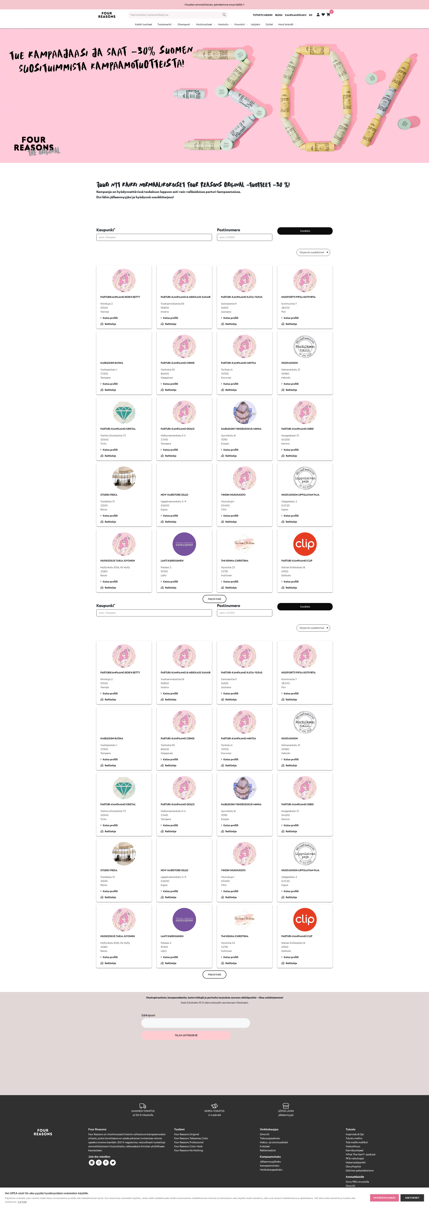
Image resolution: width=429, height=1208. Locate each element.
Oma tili (264, 1134)
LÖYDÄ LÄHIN (286, 1111)
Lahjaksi (255, 24)
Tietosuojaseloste (270, 1138)
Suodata (305, 230)
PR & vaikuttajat (355, 1158)
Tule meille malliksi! (357, 1142)
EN (310, 15)
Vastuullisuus (353, 1146)
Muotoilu (223, 24)
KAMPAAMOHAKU (295, 15)
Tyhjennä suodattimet (311, 252)
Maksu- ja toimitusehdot (274, 1142)
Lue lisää (22, 1202)
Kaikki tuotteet (143, 24)
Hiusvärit (239, 24)
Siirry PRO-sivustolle (357, 1181)
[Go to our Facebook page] (91, 1163)
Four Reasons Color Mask (188, 1146)
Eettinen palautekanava (360, 1170)
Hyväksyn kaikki (384, 1198)
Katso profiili (110, 318)
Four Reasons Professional (188, 1142)
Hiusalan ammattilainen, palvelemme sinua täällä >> (214, 4)
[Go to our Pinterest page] (105, 1163)
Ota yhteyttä (353, 1166)
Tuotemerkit (165, 24)
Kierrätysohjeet (354, 1150)
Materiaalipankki (356, 1162)
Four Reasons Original (186, 1134)
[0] (328, 14)
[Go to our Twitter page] (112, 1163)
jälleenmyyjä (286, 1115)
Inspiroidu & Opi (355, 1134)
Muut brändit (285, 24)
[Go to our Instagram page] (98, 1163)
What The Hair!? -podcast (361, 1154)
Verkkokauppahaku (271, 1169)
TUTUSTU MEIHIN (262, 15)
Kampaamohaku (269, 1165)
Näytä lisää (214, 598)
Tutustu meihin (354, 1138)
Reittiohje (110, 324)
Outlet (269, 24)
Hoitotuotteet (204, 24)
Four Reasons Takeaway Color (191, 1138)
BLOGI (278, 15)
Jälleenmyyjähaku (270, 1161)
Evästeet (265, 1146)
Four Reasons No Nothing (188, 1150)
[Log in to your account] (318, 14)
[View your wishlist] (323, 15)
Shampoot (184, 24)
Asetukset (412, 1198)
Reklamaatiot (268, 1150)
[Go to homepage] (107, 15)
